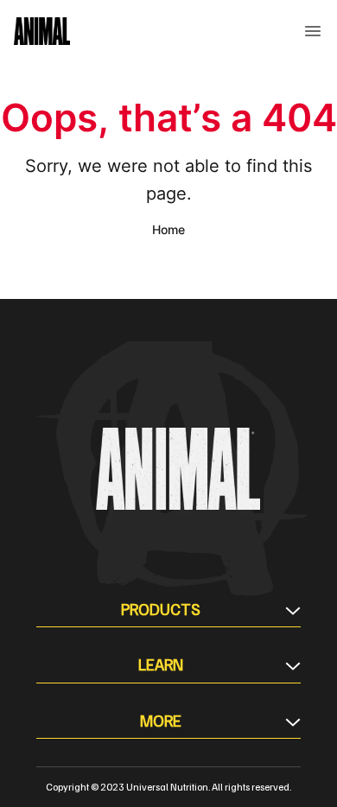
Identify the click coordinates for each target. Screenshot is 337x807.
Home (168, 229)
